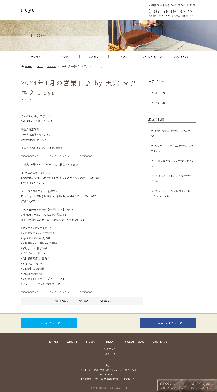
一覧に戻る (82, 301)
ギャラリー (161, 93)
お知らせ (51, 66)
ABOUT (64, 56)
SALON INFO (152, 56)
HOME (35, 56)
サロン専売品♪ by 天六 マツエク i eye (172, 163)
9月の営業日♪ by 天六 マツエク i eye (171, 133)
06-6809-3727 (111, 374)
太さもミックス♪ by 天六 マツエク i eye (171, 178)
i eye (108, 365)
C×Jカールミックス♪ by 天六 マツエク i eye (172, 148)
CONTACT (181, 56)
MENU (94, 56)
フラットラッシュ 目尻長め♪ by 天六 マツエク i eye (171, 194)
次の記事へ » (104, 301)
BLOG (123, 56)
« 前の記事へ (60, 301)
